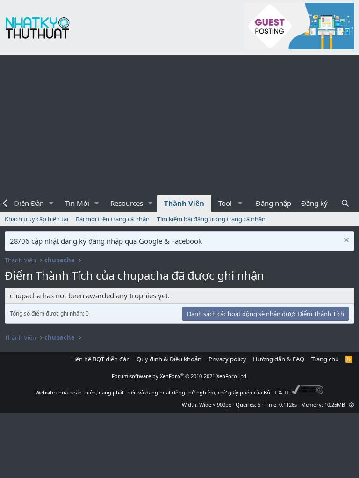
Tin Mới (77, 203)
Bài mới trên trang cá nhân (113, 219)
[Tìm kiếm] (345, 203)
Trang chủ (325, 359)
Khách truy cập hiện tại (36, 219)
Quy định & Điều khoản (168, 359)
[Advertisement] (179, 124)
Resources (126, 203)
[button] (51, 203)
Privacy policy (227, 359)
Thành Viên (184, 203)
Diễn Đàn (29, 203)
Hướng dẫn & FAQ (278, 359)
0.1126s (288, 404)
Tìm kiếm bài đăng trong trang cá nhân (211, 219)
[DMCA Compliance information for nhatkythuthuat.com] (308, 392)
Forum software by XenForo (180, 376)
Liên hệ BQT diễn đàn (100, 359)
